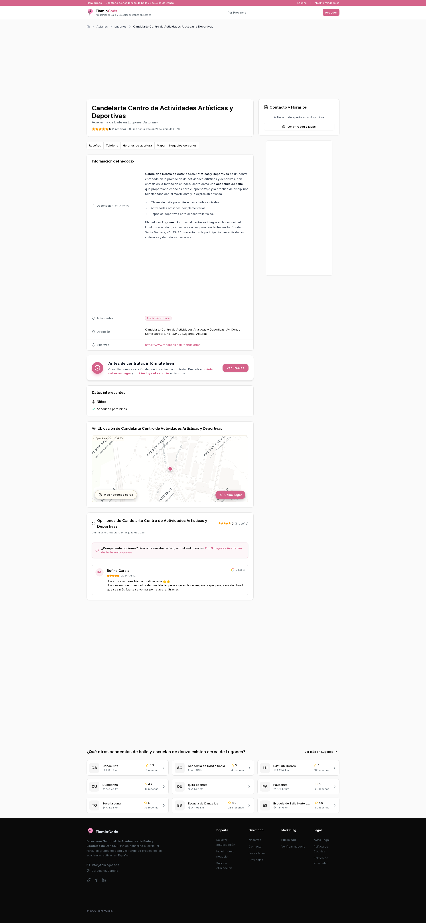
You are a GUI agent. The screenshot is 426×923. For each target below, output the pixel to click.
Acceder (331, 12)
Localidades (257, 853)
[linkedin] (104, 880)
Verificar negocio (293, 846)
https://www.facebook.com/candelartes (172, 345)
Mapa (161, 145)
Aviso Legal (321, 840)
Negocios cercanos (183, 145)
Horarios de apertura (137, 145)
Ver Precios (235, 368)
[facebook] (96, 880)
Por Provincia (237, 12)
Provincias (256, 860)
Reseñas (95, 145)
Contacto (255, 846)
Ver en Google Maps (301, 126)
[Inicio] (88, 26)
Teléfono (112, 145)
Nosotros (255, 840)
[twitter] (89, 880)
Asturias (102, 26)
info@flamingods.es (326, 2)
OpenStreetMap (104, 438)
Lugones (120, 26)
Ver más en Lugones (319, 751)
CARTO (119, 438)
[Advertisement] (213, 63)
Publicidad (288, 840)
